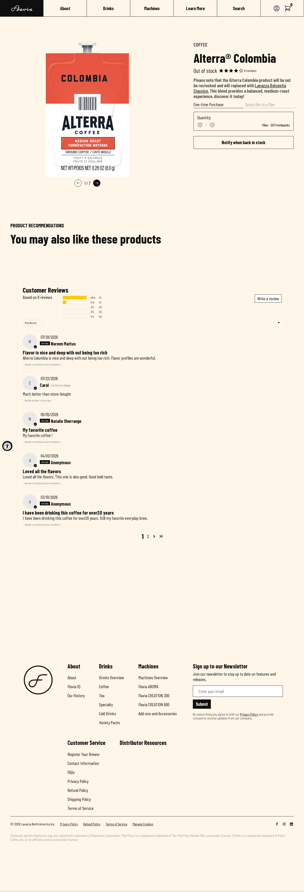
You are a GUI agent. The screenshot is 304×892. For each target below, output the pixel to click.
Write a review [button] (268, 298)
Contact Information (83, 763)
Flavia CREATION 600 (153, 704)
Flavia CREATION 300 (153, 695)
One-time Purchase (208, 104)
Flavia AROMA (148, 686)
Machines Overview (153, 677)
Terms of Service (81, 808)
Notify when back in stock (243, 142)
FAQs (71, 772)
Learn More (195, 8)
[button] (287, 8)
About (65, 8)
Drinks (108, 8)
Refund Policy (78, 790)
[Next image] (96, 183)
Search (239, 8)
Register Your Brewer (84, 754)
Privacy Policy (78, 781)
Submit (202, 704)
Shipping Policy (79, 799)
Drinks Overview (111, 677)
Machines (152, 8)
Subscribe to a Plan (260, 104)
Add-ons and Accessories (157, 713)
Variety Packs (109, 722)
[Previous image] (78, 183)
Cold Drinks (107, 713)
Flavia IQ (74, 686)
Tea (101, 695)
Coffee (104, 686)
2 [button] (148, 536)
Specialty (106, 704)
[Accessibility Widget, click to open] (7, 446)
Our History (76, 695)
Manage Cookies (143, 824)
